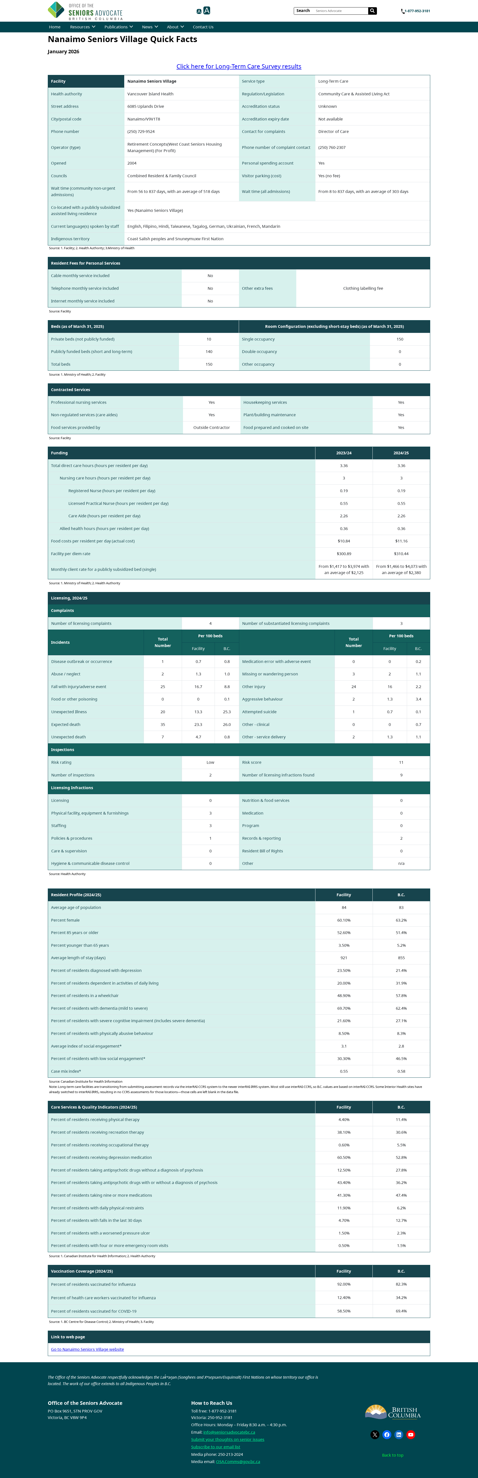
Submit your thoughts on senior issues (227, 1439)
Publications (116, 27)
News (147, 27)
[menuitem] (54, 27)
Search (303, 10)
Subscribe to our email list (215, 1447)
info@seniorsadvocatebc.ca (229, 1432)
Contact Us (203, 27)
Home (54, 27)
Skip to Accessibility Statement (124, 12)
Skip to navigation (124, 9)
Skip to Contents (124, 9)
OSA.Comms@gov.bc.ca (238, 1461)
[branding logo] (85, 10)
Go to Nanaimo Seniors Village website (87, 1349)
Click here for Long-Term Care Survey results (239, 66)
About (173, 27)
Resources (80, 27)
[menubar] (131, 27)
